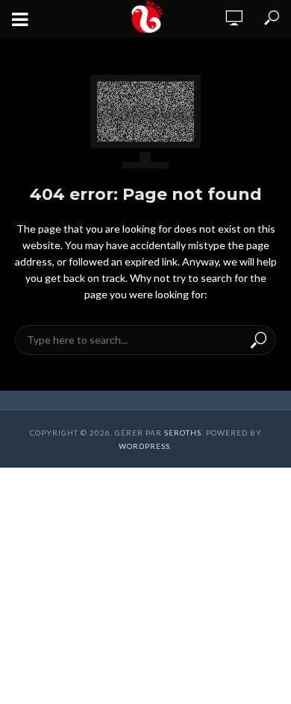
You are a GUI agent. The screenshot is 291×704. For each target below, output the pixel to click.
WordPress (144, 445)
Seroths (182, 432)
